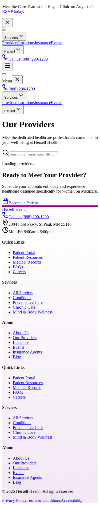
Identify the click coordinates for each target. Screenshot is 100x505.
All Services (23, 293)
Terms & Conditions (44, 500)
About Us (21, 333)
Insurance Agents (27, 352)
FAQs (18, 267)
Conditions (22, 297)
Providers (10, 43)
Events (56, 43)
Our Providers (25, 337)
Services (11, 38)
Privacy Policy (14, 500)
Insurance (43, 43)
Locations (26, 43)
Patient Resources (28, 257)
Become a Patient (23, 203)
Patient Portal (24, 252)
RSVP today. (13, 11)
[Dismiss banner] (7, 22)
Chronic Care (24, 307)
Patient (9, 51)
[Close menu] (17, 79)
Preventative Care (28, 302)
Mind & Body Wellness (33, 312)
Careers (19, 271)
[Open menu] (7, 66)
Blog (17, 357)
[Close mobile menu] (4, 74)
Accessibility (71, 500)
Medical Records (27, 262)
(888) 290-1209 (22, 89)
